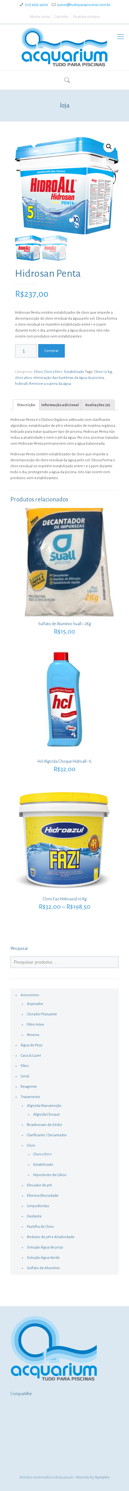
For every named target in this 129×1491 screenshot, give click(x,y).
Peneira (33, 1035)
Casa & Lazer (31, 1056)
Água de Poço (32, 1045)
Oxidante (34, 1216)
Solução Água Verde (43, 1258)
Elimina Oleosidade (43, 1196)
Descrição (26, 405)
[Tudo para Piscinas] (64, 47)
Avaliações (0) (97, 405)
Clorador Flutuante (42, 1014)
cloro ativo (23, 378)
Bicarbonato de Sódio (44, 1125)
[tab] (26, 405)
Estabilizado (74, 372)
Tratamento (30, 1097)
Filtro (25, 1066)
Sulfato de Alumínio (43, 1268)
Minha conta (40, 17)
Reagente (29, 1087)
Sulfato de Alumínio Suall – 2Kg (64, 624)
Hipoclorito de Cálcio (49, 1175)
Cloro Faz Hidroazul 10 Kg (65, 899)
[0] (61, 81)
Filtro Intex (35, 1025)
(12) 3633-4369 (36, 5)
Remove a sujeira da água (50, 384)
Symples (102, 1477)
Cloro (38, 372)
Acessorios (30, 995)
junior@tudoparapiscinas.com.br (84, 5)
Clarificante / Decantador (47, 1135)
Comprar (51, 351)
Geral (25, 1076)
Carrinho (61, 17)
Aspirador (35, 1004)
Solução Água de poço (45, 1247)
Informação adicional (60, 405)
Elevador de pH (39, 1185)
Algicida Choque (46, 1114)
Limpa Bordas (38, 1206)
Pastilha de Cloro (40, 1227)
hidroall (21, 384)
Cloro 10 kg (103, 372)
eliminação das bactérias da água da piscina (68, 378)
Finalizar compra (86, 17)
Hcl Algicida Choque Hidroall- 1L (65, 761)
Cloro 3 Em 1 (53, 372)
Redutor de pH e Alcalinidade (51, 1237)
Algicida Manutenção (44, 1106)
